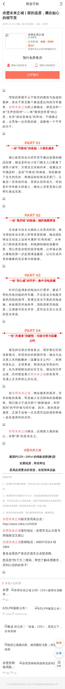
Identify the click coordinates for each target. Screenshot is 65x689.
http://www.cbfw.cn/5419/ (20, 524)
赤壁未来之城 (18, 107)
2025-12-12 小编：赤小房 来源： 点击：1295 (25, 24)
